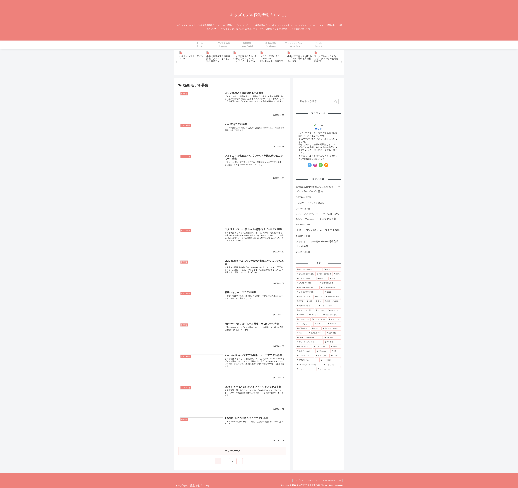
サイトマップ (313, 480)
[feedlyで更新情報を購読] (321, 165)
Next (341, 62)
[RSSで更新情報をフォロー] (326, 165)
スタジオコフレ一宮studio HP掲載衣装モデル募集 (317, 243)
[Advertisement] (232, 203)
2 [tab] (261, 76)
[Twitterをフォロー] (310, 165)
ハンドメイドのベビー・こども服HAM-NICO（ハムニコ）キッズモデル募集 (317, 216)
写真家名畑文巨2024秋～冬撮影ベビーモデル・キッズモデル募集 (318, 189)
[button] (336, 101)
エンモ (318, 129)
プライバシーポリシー (331, 480)
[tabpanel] (192, 62)
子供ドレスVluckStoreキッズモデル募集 (318, 230)
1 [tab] (257, 76)
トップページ (299, 480)
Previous (176, 62)
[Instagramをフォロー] (315, 165)
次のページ (232, 450)
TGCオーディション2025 (310, 203)
